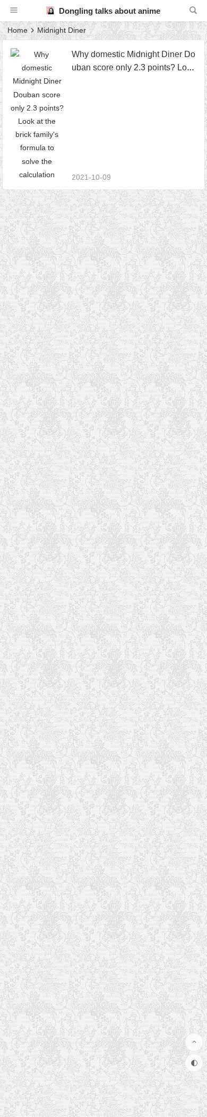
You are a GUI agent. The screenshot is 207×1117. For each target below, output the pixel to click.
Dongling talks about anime (108, 10)
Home (17, 30)
